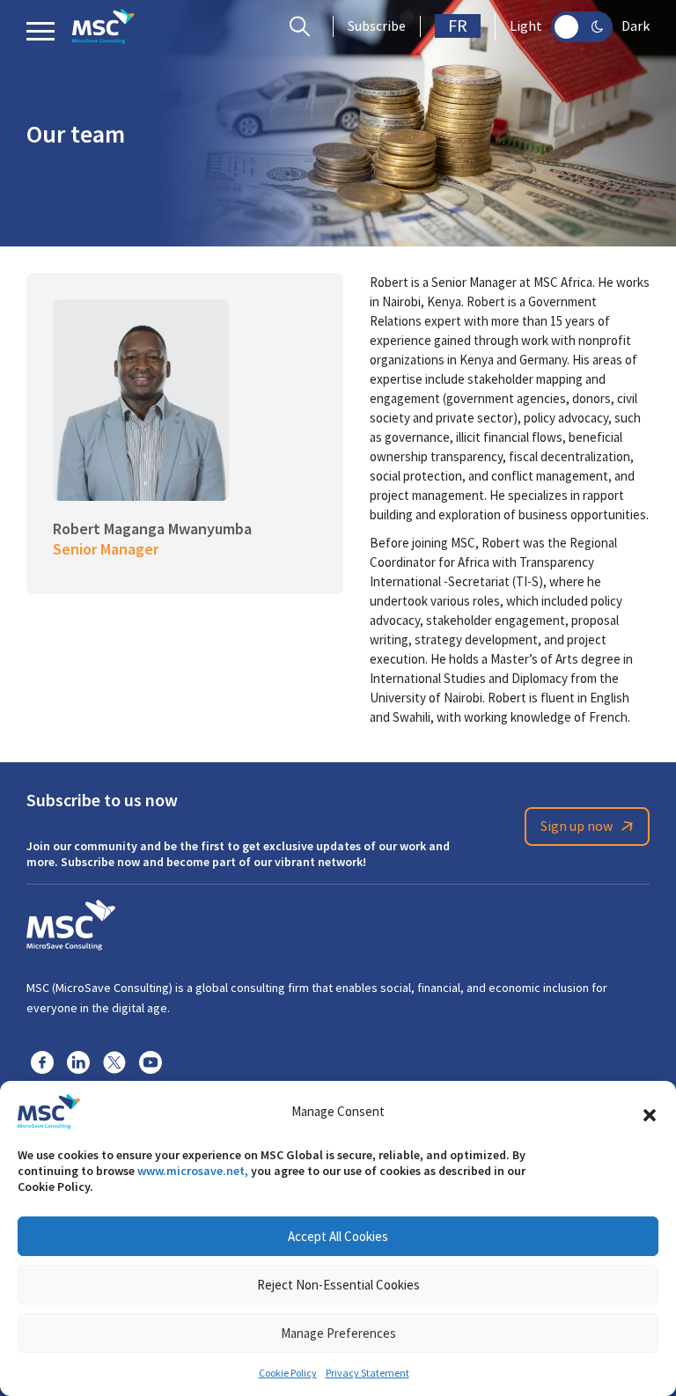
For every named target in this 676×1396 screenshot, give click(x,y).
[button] (649, 1111)
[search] (304, 26)
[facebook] (42, 1061)
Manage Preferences (338, 1333)
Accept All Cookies (338, 1236)
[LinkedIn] (78, 1061)
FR (457, 26)
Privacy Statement (367, 1373)
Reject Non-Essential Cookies (338, 1284)
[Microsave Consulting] (103, 26)
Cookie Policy (288, 1373)
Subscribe (377, 26)
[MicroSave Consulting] (70, 922)
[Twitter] (114, 1061)
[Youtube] (150, 1061)
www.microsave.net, (192, 1171)
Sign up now (576, 826)
